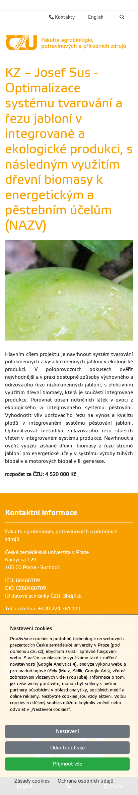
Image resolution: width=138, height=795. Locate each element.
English (96, 17)
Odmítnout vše (67, 747)
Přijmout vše (67, 764)
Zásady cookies (32, 781)
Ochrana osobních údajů (86, 781)
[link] (69, 42)
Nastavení (67, 731)
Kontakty (64, 17)
